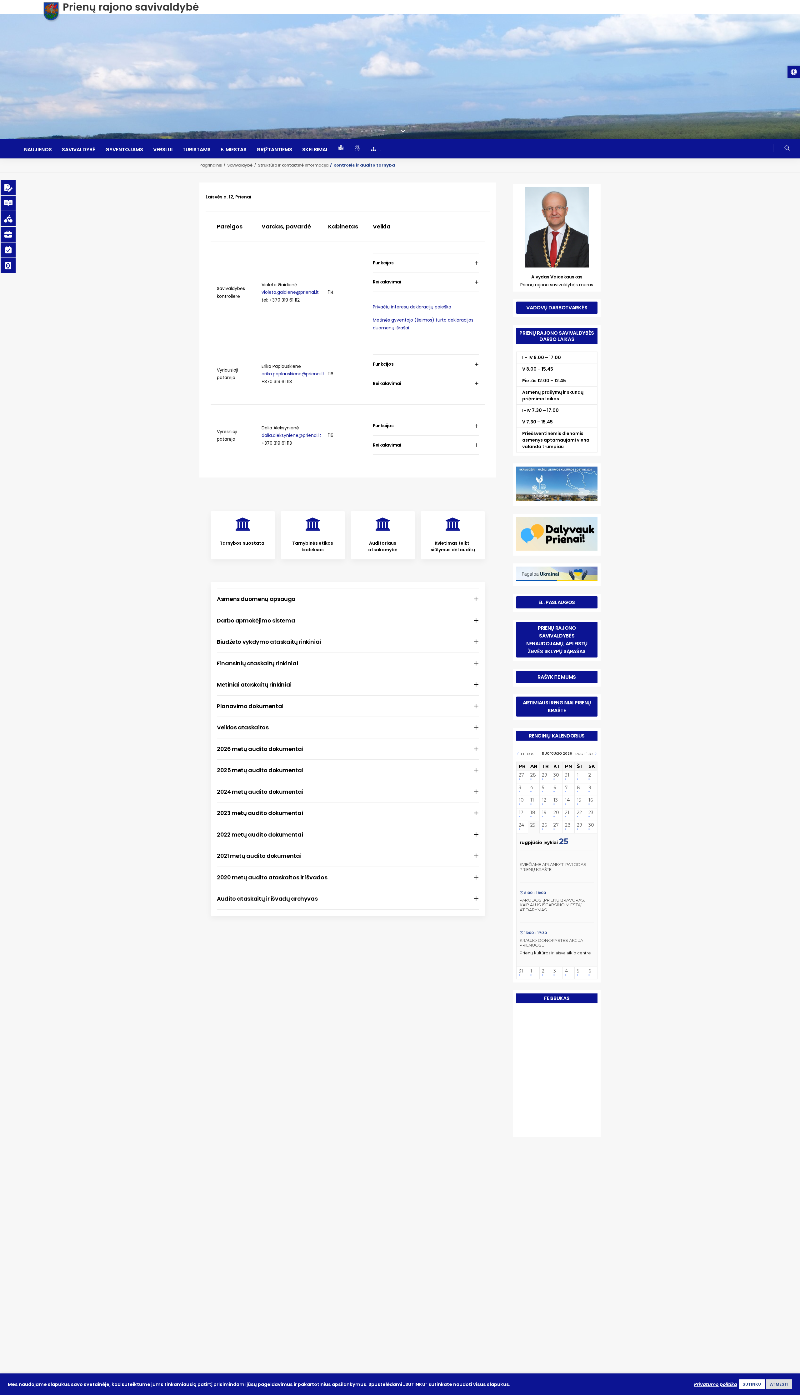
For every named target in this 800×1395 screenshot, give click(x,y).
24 (521, 825)
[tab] (425, 262)
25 (532, 825)
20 (556, 812)
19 (544, 812)
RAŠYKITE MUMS (557, 677)
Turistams (196, 149)
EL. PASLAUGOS (556, 602)
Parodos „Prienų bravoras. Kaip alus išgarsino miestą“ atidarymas (552, 905)
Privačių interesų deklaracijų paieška (412, 307)
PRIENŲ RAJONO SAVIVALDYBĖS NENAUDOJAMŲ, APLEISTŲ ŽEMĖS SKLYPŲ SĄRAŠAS (557, 639)
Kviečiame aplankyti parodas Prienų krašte (553, 867)
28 (533, 775)
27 (521, 775)
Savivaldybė (78, 149)
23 (590, 812)
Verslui (162, 149)
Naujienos (38, 149)
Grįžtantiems (274, 149)
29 (544, 775)
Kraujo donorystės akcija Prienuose (551, 943)
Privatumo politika (715, 1384)
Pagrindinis (210, 165)
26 (544, 825)
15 (579, 800)
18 (532, 812)
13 (555, 800)
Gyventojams (124, 149)
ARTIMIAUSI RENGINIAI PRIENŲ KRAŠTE (557, 706)
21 (567, 812)
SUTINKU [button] (751, 1384)
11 (532, 800)
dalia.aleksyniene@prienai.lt (291, 435)
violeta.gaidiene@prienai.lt (290, 292)
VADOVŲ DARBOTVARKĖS (556, 307)
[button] (794, 72)
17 (521, 812)
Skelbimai (314, 149)
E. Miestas (234, 149)
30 (556, 775)
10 (521, 800)
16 (590, 800)
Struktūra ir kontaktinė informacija (293, 165)
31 (567, 775)
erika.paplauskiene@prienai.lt (293, 374)
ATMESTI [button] (779, 1384)
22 (579, 812)
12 (544, 800)
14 (567, 800)
